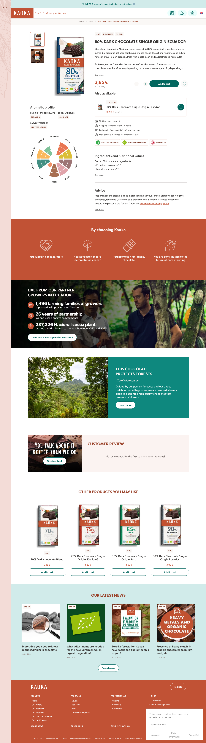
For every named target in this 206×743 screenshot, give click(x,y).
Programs (76, 696)
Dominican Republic (81, 712)
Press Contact (53, 738)
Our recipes (77, 726)
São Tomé (76, 704)
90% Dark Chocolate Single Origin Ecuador (170, 557)
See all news (108, 668)
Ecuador (75, 700)
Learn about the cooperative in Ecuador (52, 337)
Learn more (46, 264)
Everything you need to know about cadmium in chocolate (40, 648)
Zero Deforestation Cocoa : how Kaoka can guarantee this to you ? (130, 650)
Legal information (134, 738)
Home (81, 22)
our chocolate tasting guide (154, 203)
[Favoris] (184, 83)
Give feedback (54, 461)
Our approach (38, 708)
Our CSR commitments (42, 716)
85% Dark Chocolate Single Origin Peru (129, 557)
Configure (155, 735)
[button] (171, 13)
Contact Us (37, 738)
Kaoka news (37, 726)
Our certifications (40, 720)
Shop (91, 22)
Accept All (193, 735)
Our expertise (38, 712)
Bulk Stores (117, 708)
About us (35, 696)
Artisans (115, 700)
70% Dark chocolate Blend (47, 559)
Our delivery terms (121, 726)
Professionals (118, 696)
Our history (37, 704)
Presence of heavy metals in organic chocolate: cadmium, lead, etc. (175, 650)
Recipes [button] (178, 686)
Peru (74, 708)
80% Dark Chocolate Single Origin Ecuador (133, 106)
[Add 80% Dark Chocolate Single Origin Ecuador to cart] (180, 107)
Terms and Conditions (80, 738)
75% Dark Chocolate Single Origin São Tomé (88, 557)
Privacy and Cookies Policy (108, 738)
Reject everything (174, 735)
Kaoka (34, 700)
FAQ (65, 738)
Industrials (116, 704)
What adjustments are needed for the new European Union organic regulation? (85, 650)
